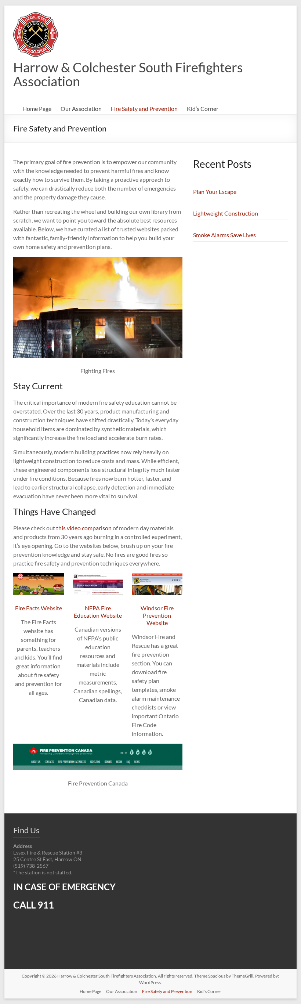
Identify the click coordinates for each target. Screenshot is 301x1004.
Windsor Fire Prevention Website (157, 615)
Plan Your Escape (214, 191)
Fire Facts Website (38, 607)
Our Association (81, 108)
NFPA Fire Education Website (98, 611)
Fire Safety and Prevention (144, 108)
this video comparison (84, 527)
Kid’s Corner (202, 108)
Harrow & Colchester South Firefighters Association (128, 74)
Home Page (36, 108)
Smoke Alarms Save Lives (224, 234)
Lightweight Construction (225, 213)
